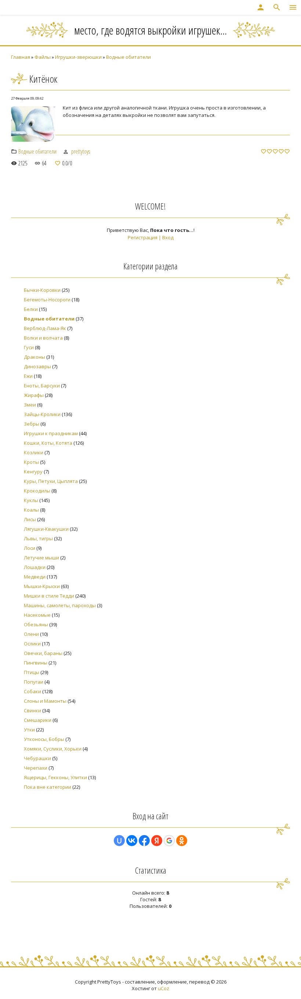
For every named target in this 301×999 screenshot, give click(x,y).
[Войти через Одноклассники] (181, 840)
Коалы (31, 509)
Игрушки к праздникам (51, 433)
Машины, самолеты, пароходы (60, 605)
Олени (31, 634)
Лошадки (35, 567)
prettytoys (80, 151)
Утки (29, 729)
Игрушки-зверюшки (78, 57)
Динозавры (37, 366)
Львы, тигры (38, 538)
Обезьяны (36, 624)
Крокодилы (37, 490)
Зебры (31, 423)
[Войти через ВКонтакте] (131, 840)
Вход (168, 237)
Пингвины (35, 662)
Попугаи (33, 681)
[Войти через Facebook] (144, 840)
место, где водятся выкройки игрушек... (150, 30)
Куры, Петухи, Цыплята (51, 481)
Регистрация (142, 237)
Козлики (33, 452)
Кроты (31, 462)
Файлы (43, 57)
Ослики (32, 643)
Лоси (29, 548)
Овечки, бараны (43, 653)
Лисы (30, 519)
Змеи (30, 404)
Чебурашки (37, 758)
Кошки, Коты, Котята (48, 443)
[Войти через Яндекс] (156, 840)
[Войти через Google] (169, 840)
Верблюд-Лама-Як (45, 328)
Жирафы (34, 395)
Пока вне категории (47, 787)
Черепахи (35, 768)
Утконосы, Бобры (44, 739)
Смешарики (37, 720)
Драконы (34, 357)
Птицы (31, 672)
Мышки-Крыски (42, 586)
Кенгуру (33, 471)
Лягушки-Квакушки (46, 529)
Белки (31, 309)
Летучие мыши (41, 557)
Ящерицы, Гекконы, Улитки (55, 777)
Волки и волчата (43, 337)
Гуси (29, 347)
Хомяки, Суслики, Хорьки (52, 748)
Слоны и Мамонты (45, 701)
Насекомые (37, 615)
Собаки (32, 691)
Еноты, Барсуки (42, 385)
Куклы (31, 500)
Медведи (35, 576)
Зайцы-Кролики (42, 414)
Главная (20, 57)
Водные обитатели (128, 57)
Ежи (28, 376)
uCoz (163, 988)
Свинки (32, 710)
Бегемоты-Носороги (47, 299)
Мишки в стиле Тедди (49, 595)
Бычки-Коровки (42, 290)
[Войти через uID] (119, 840)
